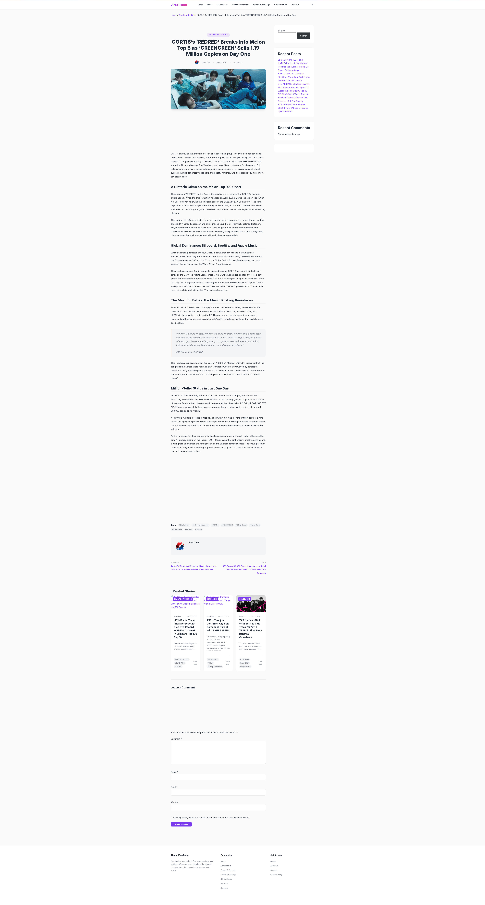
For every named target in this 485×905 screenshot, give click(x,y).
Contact (273, 870)
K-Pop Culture (280, 5)
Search (281, 30)
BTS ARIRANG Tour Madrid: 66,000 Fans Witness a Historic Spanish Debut (293, 108)
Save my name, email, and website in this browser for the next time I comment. (211, 817)
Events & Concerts (240, 5)
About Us (274, 866)
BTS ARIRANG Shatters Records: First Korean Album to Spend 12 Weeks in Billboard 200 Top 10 (294, 87)
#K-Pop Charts (241, 525)
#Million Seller (177, 529)
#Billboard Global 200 (200, 525)
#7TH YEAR (244, 659)
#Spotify (198, 529)
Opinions (224, 888)
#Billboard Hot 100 (182, 659)
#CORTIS (215, 525)
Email (174, 787)
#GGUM (210, 663)
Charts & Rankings (261, 5)
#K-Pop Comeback (215, 667)
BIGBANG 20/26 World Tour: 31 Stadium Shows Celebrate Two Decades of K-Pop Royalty (293, 97)
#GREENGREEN (227, 525)
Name (174, 772)
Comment (176, 739)
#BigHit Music (184, 525)
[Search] (312, 4)
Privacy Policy (276, 875)
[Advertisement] (218, 133)
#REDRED (188, 529)
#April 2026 (244, 663)
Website (174, 802)
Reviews (295, 5)
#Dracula (178, 667)
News (209, 5)
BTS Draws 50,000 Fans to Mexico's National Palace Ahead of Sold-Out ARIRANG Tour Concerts (244, 569)
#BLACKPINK (180, 663)
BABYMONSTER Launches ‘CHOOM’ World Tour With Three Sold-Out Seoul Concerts (294, 77)
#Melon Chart (255, 525)
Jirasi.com (179, 5)
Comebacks (222, 5)
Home (200, 5)
